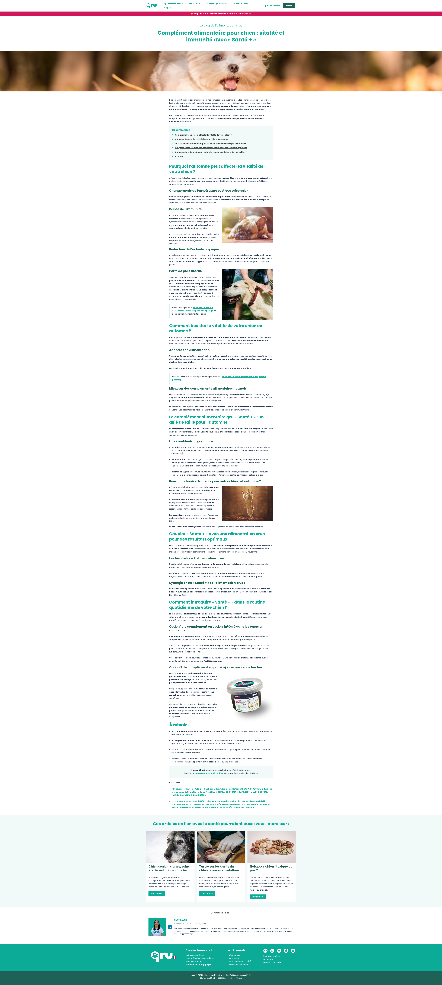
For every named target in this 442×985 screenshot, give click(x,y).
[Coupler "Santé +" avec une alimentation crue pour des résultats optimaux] (209, 147)
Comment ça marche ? (216, 4)
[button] (184, 4)
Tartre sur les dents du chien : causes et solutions (219, 868)
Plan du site (209, 975)
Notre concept (234, 955)
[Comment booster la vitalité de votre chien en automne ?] (200, 139)
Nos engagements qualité (239, 961)
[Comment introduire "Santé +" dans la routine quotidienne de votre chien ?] (209, 152)
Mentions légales (222, 975)
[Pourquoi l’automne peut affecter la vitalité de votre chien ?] (202, 134)
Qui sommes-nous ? (173, 4)
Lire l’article (156, 893)
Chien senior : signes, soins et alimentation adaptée (169, 868)
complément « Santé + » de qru (210, 773)
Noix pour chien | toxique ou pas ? (271, 868)
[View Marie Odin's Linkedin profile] (170, 927)
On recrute (268, 959)
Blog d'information (271, 956)
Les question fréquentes (238, 964)
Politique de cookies (238, 975)
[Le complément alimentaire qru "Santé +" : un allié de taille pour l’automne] (209, 143)
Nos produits (194, 4)
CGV (249, 975)
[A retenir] (177, 156)
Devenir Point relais (272, 962)
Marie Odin (180, 920)
